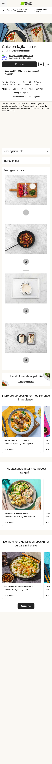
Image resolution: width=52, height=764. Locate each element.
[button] (26, 161)
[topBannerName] (26, 18)
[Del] (47, 64)
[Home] (3, 10)
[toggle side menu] (3, 3)
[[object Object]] (41, 64)
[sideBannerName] (26, 130)
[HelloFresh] (26, 3)
